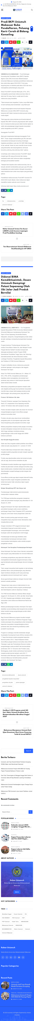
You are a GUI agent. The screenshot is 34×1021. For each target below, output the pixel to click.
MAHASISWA (24, 921)
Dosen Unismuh (22, 675)
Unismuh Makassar (7, 204)
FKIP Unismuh (6, 921)
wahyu (4, 38)
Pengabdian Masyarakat (24, 992)
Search (28, 751)
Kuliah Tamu (15, 921)
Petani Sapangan (20, 682)
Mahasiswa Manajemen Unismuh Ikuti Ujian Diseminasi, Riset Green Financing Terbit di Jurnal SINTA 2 (17, 732)
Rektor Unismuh (18, 929)
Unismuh (27, 929)
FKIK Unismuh (16, 918)
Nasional (14, 834)
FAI (3, 201)
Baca (17, 892)
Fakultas (13, 992)
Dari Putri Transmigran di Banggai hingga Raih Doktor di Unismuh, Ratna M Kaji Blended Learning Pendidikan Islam (17, 778)
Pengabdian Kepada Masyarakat (10, 678)
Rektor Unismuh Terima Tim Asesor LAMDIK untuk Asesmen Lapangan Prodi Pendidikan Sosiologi (15, 231)
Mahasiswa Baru (11, 201)
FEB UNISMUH (6, 918)
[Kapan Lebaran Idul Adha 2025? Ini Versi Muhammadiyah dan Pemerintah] (5, 850)
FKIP (23, 918)
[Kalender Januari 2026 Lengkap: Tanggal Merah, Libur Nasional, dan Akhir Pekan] (5, 826)
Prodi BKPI (21, 201)
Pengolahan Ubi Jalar (7, 682)
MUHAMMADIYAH (7, 929)
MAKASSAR (19, 925)
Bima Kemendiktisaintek (8, 675)
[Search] (32, 10)
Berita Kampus (15, 846)
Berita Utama (15, 822)
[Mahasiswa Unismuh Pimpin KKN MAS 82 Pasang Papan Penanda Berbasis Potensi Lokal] (5, 996)
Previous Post (9, 226)
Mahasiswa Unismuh (7, 925)
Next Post (26, 244)
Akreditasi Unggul (6, 914)
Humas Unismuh (7, 296)
